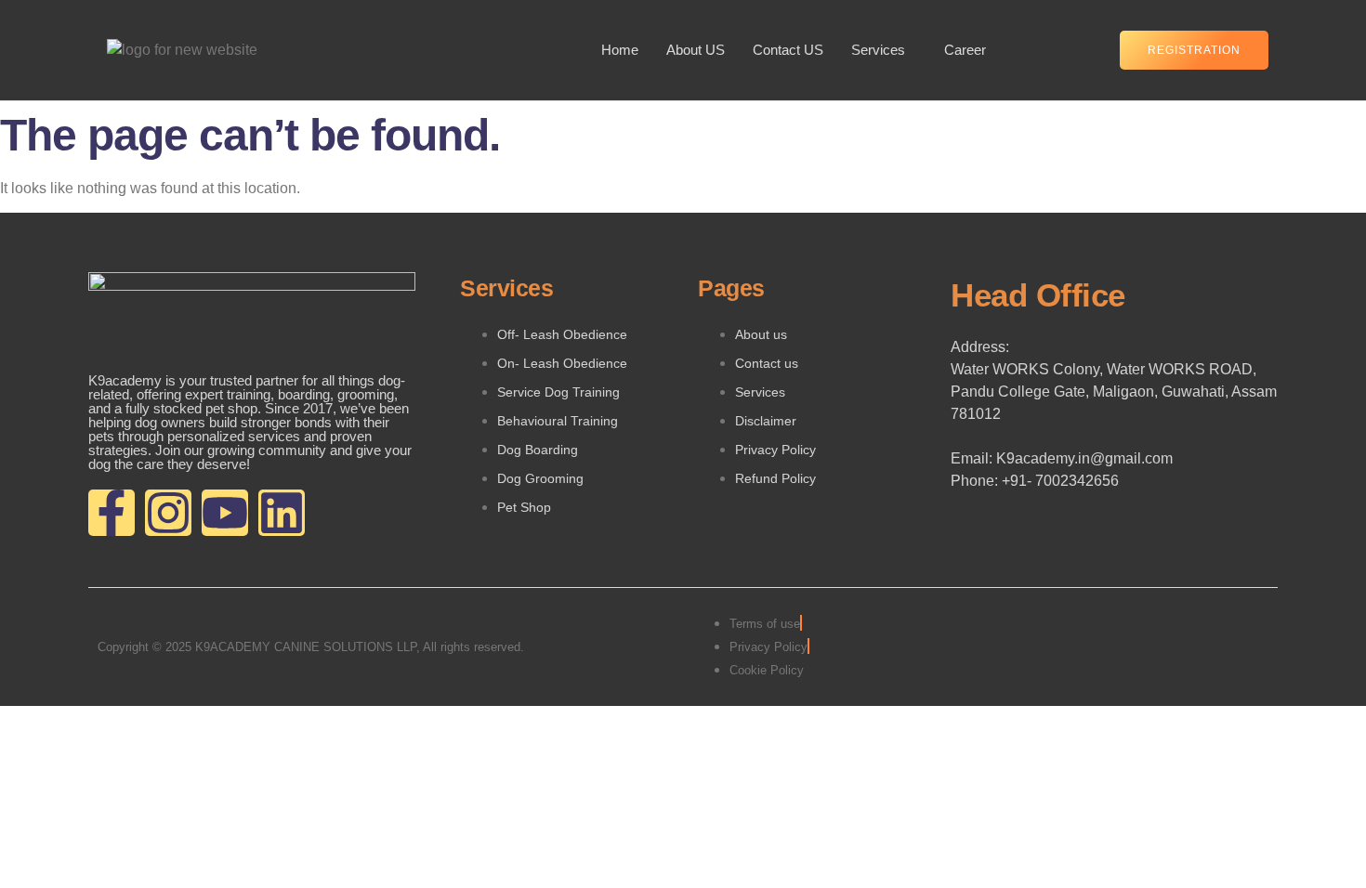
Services (878, 50)
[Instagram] (168, 513)
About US (695, 50)
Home (619, 50)
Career (965, 50)
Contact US (788, 50)
